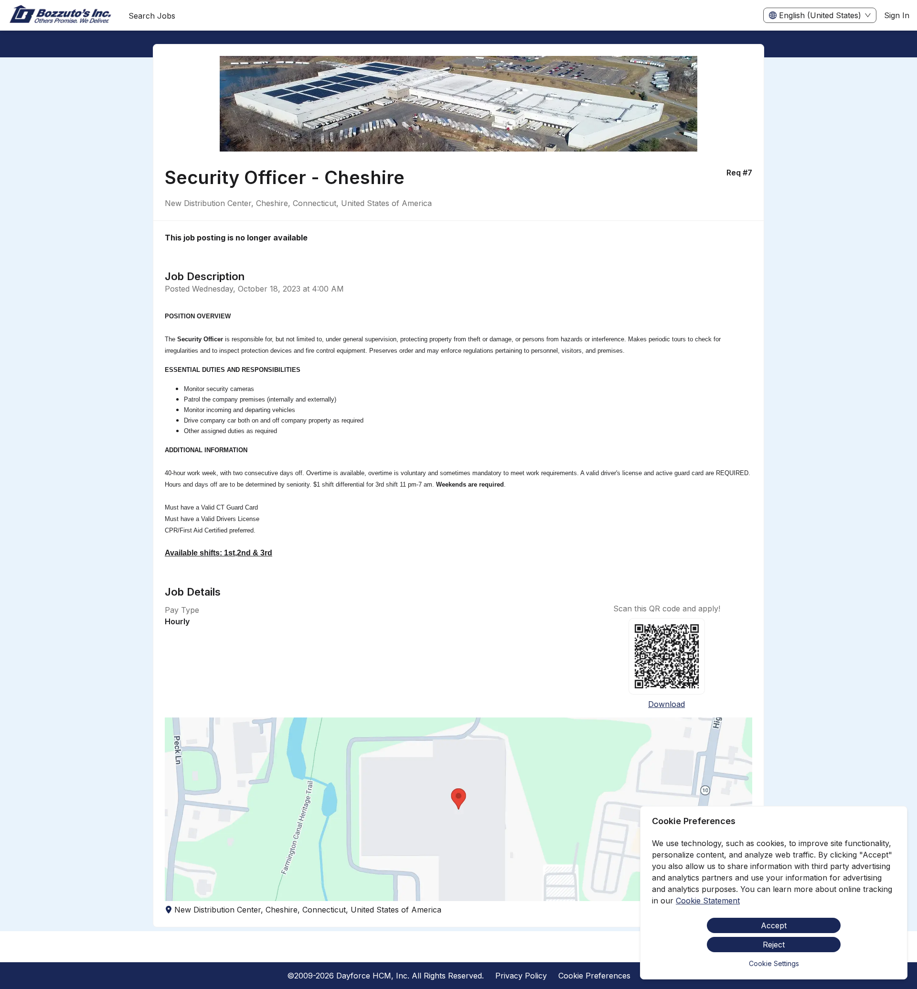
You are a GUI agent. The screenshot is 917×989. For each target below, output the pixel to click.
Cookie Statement (708, 900)
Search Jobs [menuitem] (151, 16)
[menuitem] (60, 15)
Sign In (896, 15)
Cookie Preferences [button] (594, 975)
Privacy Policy (521, 975)
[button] (458, 809)
